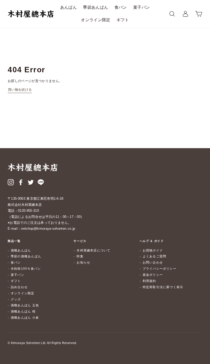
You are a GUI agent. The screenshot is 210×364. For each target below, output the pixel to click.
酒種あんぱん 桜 (23, 311)
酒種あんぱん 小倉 (25, 317)
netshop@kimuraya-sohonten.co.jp (48, 228)
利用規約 (149, 281)
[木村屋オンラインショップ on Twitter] (31, 183)
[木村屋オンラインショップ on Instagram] (11, 183)
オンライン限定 (95, 20)
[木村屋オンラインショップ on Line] (41, 183)
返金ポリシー (153, 275)
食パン (120, 7)
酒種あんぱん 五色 (25, 305)
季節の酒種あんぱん (26, 256)
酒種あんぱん (21, 250)
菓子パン (141, 7)
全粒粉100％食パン (26, 268)
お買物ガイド (153, 250)
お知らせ (83, 262)
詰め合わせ (19, 287)
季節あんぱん (95, 7)
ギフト (123, 20)
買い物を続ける (20, 90)
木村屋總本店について (93, 250)
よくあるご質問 (154, 256)
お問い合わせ (153, 262)
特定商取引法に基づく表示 (163, 287)
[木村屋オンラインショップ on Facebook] (21, 183)
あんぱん (68, 7)
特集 (80, 256)
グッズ (16, 299)
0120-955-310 (28, 211)
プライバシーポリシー (159, 268)
